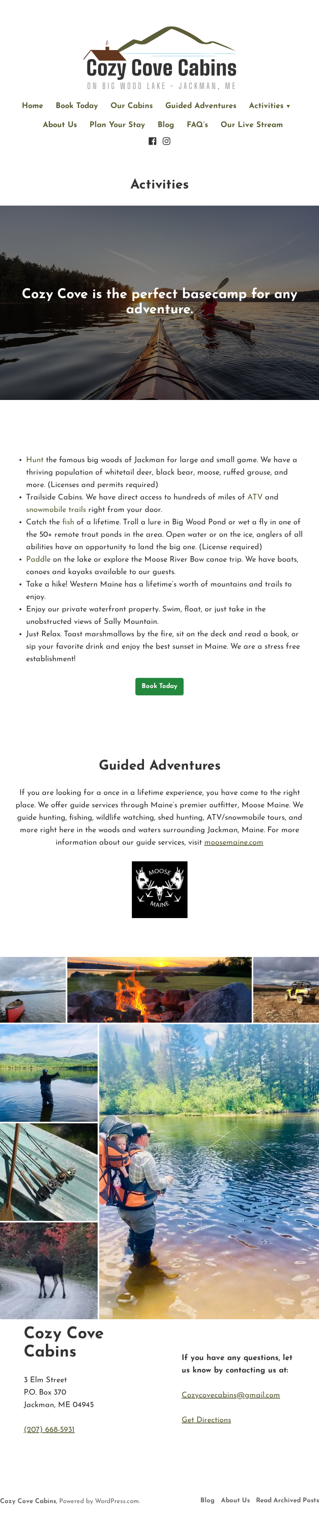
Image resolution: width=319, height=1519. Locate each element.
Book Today (77, 106)
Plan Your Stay (117, 125)
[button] (33, 990)
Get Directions (206, 1420)
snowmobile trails (56, 510)
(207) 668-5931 (49, 1430)
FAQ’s (197, 125)
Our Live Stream (252, 125)
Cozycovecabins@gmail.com (231, 1395)
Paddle (38, 560)
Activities (266, 106)
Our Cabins (131, 106)
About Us (60, 125)
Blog (166, 125)
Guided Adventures (201, 106)
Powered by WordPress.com (99, 1501)
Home (32, 106)
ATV (255, 497)
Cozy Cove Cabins (28, 1501)
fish (68, 522)
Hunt (35, 460)
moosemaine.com (233, 843)
